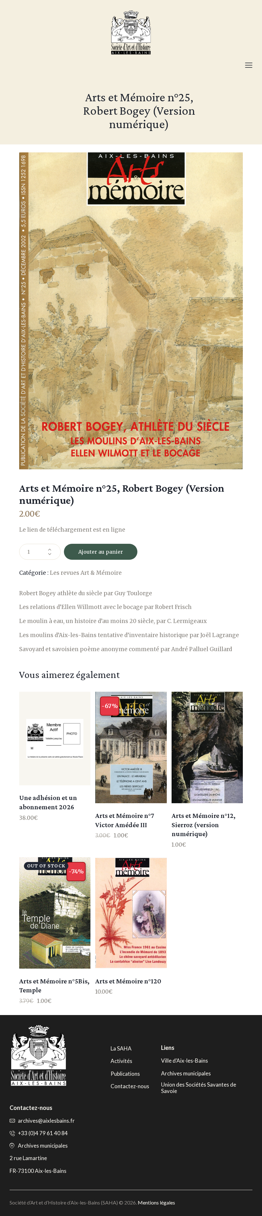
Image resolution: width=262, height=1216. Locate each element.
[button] (248, 65)
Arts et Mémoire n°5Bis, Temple (54, 985)
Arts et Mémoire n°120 (128, 981)
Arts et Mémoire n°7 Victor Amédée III (124, 820)
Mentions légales (156, 1202)
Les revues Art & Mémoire (86, 572)
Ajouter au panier (100, 552)
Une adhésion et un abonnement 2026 (48, 802)
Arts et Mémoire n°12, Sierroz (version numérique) (203, 825)
